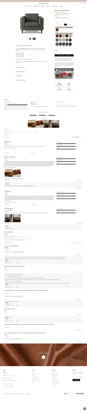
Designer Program (35, 378)
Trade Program (34, 380)
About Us (33, 372)
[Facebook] (3, 386)
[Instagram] (7, 386)
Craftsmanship (54, 380)
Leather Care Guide (55, 383)
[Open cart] (84, 3)
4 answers (62, 14)
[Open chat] (84, 408)
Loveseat (61, 24)
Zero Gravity (54, 378)
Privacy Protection (27, 393)
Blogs (33, 381)
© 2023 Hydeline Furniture (8, 393)
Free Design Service (19, 75)
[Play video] (43, 357)
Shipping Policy (54, 375)
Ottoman (69, 24)
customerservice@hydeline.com (11, 380)
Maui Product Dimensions (20, 71)
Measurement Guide (70, 64)
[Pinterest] (59, 80)
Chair (65, 24)
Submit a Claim (54, 373)
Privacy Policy (15, 393)
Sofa (57, 24)
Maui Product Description (20, 67)
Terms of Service (20, 393)
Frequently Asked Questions (21, 80)
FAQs (33, 375)
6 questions (57, 14)
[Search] (82, 3)
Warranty (53, 372)
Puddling (53, 385)
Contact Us (34, 373)
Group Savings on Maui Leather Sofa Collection (24, 45)
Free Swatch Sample (65, 60)
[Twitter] (58, 80)
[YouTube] (12, 386)
